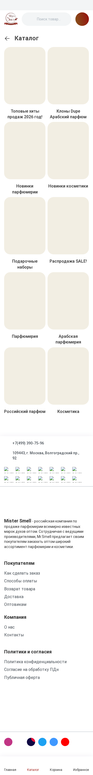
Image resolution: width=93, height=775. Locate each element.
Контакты (14, 634)
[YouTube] (65, 742)
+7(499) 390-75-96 (28, 443)
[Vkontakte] (54, 742)
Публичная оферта (22, 677)
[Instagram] (8, 742)
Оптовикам (15, 604)
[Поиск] (30, 19)
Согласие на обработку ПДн (31, 669)
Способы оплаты (20, 580)
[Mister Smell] (11, 19)
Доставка (14, 596)
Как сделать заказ (22, 573)
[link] (7, 38)
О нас (9, 627)
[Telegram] (42, 742)
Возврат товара (19, 588)
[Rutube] (31, 742)
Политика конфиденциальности (35, 661)
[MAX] (20, 742)
